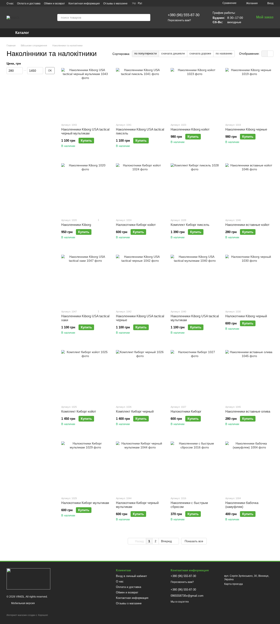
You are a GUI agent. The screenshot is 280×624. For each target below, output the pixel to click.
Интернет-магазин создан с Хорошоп (27, 615)
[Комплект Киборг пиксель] (195, 187)
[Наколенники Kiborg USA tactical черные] (140, 278)
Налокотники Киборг (186, 411)
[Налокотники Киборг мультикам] (85, 465)
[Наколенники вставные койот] (249, 187)
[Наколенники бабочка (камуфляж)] (249, 465)
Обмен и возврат (54, 3)
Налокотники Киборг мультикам (85, 503)
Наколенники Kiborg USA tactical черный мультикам (85, 131)
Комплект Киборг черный (135, 411)
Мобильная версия (22, 603)
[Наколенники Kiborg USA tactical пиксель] (140, 92)
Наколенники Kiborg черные (246, 129)
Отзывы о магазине (115, 3)
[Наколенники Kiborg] (85, 187)
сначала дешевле (173, 53)
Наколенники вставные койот (247, 225)
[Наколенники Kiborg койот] (195, 92)
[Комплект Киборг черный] (140, 374)
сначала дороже (200, 53)
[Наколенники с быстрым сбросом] (195, 465)
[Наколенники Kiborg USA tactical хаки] (85, 278)
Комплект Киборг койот (78, 411)
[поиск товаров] (146, 17)
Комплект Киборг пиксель (190, 225)
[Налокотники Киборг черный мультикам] (140, 465)
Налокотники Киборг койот (136, 225)
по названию (224, 53)
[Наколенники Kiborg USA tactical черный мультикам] (85, 92)
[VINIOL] (28, 578)
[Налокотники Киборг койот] (140, 187)
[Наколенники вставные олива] (249, 374)
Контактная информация (84, 3)
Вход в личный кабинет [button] (131, 576)
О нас (10, 3)
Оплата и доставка (28, 3)
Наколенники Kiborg (76, 225)
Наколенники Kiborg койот (190, 129)
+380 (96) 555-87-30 (184, 15)
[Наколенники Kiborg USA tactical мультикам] (195, 278)
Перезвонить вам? (179, 20)
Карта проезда (233, 584)
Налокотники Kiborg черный (246, 316)
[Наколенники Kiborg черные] (249, 92)
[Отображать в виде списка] (270, 54)
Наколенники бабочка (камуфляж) (241, 505)
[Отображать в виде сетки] (265, 54)
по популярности (145, 53)
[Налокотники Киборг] (195, 374)
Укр (134, 3)
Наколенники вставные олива (247, 411)
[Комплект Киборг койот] (85, 374)
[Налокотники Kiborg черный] (249, 278)
